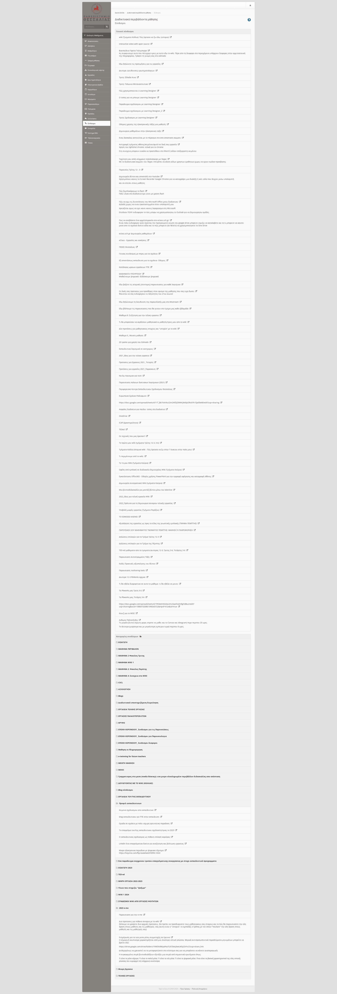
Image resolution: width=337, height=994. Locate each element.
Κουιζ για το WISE (127, 613)
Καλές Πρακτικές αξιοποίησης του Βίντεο (137, 563)
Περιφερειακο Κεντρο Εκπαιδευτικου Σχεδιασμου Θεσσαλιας (146, 389)
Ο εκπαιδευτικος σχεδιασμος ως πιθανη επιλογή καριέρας (145, 837)
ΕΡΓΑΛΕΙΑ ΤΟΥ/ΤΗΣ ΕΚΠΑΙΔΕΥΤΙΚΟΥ (134, 796)
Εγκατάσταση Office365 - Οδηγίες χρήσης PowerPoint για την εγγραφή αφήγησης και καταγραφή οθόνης (165, 476)
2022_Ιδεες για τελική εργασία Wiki (135, 496)
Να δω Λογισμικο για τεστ (131, 375)
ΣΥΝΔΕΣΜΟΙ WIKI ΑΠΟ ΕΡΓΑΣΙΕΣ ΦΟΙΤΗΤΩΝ (138, 901)
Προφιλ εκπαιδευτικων (130, 803)
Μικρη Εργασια (125, 969)
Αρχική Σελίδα (119, 13)
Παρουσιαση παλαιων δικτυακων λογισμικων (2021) (142, 382)
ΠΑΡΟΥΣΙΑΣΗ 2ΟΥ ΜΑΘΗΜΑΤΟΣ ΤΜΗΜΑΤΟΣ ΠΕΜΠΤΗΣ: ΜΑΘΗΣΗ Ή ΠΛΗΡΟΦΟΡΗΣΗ (156, 530)
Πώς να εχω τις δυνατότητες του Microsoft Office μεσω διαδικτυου (149, 201)
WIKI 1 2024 (123, 894)
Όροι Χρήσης (185, 989)
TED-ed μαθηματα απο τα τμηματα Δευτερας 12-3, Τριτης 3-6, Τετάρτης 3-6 (152, 550)
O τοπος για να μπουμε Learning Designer (138, 97)
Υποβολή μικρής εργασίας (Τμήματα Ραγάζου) (139, 510)
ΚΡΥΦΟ (121, 723)
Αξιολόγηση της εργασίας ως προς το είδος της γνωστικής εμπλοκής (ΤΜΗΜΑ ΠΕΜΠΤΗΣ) (158, 523)
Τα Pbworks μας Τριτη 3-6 (131, 590)
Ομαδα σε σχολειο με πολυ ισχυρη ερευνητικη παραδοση (145, 823)
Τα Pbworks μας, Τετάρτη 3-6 (132, 597)
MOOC (121, 770)
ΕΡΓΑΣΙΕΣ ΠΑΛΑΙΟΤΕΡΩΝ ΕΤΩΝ (132, 716)
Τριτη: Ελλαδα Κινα (128, 77)
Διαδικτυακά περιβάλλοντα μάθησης (139, 13)
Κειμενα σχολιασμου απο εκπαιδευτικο (136, 810)
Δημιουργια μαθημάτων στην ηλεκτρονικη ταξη (140, 131)
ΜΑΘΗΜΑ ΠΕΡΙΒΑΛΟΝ (128, 649)
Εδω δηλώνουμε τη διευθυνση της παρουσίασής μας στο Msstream (149, 302)
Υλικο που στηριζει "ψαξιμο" (132, 888)
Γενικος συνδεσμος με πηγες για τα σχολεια (138, 253)
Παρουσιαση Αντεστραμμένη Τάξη (135, 557)
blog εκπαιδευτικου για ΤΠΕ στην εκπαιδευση (139, 817)
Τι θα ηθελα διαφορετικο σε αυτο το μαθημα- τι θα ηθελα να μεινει (149, 584)
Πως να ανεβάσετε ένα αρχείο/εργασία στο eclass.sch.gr (144, 220)
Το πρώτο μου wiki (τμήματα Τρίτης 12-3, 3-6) (139, 443)
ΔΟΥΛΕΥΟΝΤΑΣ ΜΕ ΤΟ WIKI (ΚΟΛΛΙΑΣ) (135, 783)
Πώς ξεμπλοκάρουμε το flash (132, 191)
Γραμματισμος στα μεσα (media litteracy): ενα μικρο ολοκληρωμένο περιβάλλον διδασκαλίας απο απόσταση (169, 776)
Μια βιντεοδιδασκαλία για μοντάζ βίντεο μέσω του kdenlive (146, 490)
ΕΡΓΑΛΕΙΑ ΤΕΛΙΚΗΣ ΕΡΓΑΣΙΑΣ (131, 709)
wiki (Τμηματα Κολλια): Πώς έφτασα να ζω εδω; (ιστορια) (144, 37)
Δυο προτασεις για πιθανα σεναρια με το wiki (139, 921)
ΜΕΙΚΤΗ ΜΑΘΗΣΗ (126, 763)
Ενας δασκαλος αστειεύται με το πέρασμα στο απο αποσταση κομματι (150, 137)
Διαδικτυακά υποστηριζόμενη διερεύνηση (138, 702)
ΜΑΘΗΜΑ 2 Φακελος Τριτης (131, 655)
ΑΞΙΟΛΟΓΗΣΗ (124, 689)
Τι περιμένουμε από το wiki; (132, 456)
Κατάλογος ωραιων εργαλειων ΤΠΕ (134, 267)
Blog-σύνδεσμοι (125, 790)
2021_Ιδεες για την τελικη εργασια (134, 355)
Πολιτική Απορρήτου (199, 989)
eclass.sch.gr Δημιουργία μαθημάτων (136, 233)
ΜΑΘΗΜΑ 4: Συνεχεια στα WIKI (132, 676)
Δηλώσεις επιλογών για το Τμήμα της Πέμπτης (140, 543)
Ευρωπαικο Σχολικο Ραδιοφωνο (133, 396)
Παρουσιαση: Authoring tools (132, 570)
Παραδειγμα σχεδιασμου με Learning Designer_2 (141, 111)
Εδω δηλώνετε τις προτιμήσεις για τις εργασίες (140, 64)
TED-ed (121, 874)
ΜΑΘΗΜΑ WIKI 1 (126, 662)
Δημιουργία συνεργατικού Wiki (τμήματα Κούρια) (141, 483)
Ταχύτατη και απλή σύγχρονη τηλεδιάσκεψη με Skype (143, 159)
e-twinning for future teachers (132, 756)
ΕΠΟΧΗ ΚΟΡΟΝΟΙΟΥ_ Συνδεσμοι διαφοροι (137, 743)
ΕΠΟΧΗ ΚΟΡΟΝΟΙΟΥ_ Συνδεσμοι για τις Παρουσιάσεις (143, 729)
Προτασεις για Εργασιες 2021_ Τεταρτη (136, 362)
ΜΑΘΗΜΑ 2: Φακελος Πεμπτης (132, 669)
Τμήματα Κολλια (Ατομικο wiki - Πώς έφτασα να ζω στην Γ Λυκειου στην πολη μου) (156, 449)
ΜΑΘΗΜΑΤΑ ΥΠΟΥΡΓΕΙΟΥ (130, 274)
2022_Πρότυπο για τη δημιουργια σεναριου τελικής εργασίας (146, 503)
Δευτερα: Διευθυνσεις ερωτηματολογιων (137, 70)
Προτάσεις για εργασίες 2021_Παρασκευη (138, 369)
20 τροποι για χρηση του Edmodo (134, 342)
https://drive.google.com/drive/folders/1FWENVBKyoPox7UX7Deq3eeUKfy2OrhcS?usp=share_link (161, 946)
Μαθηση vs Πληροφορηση (130, 749)
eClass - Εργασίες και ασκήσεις (133, 240)
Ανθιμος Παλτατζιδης (129, 620)
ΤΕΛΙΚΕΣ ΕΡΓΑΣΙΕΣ (126, 976)
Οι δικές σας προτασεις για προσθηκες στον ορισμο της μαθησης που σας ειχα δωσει (157, 291)
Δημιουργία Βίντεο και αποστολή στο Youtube (140, 176)
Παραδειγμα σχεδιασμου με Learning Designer (140, 104)
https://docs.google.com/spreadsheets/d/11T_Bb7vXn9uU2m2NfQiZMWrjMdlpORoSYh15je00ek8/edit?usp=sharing (169, 402)
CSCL (120, 682)
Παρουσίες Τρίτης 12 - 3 (130, 169)
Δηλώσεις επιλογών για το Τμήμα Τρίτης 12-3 (139, 537)
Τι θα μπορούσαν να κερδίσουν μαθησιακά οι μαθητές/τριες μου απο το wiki (153, 322)
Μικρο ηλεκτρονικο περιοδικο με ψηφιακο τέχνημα (142, 850)
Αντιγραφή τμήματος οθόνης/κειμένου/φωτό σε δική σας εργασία (148, 144)
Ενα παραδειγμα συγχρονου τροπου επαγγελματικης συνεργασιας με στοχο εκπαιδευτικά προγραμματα (167, 861)
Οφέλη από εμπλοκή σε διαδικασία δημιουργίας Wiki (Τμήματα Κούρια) (151, 469)
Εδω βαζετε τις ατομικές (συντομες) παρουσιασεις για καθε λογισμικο (150, 284)
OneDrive (123, 416)
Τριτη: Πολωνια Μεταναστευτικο (134, 84)
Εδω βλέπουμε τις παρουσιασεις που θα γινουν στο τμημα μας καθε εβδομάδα (154, 308)
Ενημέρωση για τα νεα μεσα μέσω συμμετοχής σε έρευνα (145, 937)
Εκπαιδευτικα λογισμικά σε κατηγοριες (136, 349)
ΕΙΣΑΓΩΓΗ (122, 642)
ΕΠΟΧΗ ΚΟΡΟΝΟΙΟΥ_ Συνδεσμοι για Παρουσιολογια (142, 736)
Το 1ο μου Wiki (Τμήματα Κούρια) (134, 463)
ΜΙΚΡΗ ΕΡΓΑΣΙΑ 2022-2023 (130, 881)
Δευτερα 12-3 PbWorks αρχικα (132, 577)
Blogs (120, 696)
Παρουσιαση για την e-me (131, 914)
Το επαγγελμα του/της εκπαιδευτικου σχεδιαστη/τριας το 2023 (147, 830)
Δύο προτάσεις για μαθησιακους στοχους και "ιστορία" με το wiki (148, 328)
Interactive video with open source (134, 44)
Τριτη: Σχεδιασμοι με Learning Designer (137, 117)
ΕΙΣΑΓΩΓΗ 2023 (125, 867)
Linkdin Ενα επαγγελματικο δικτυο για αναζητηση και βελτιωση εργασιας (152, 843)
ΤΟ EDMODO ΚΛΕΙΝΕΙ (129, 516)
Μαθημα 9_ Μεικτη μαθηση (131, 335)
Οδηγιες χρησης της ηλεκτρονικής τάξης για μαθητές (143, 124)
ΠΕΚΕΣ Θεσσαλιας (127, 247)
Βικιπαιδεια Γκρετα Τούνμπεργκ (133, 50)
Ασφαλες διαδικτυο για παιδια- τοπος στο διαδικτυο (142, 409)
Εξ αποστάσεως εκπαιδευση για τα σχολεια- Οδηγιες (142, 260)
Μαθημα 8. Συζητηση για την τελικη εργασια (139, 315)
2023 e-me (123, 908)
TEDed (122, 429)
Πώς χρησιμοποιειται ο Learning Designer (138, 91)
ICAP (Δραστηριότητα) (129, 422)
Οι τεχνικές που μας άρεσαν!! (132, 436)
